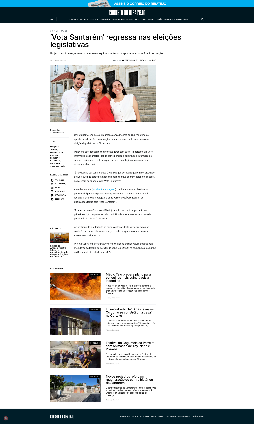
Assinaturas (184, 416)
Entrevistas (140, 19)
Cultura (84, 19)
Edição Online (198, 416)
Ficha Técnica (157, 416)
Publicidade (171, 416)
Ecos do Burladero (172, 19)
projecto (55, 158)
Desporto (94, 19)
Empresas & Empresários (122, 19)
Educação (105, 19)
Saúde (151, 19)
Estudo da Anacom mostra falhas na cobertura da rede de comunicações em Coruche (59, 251)
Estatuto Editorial (140, 416)
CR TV (185, 19)
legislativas (56, 152)
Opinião (159, 19)
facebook (97, 189)
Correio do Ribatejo (121, 12)
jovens (53, 150)
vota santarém (58, 166)
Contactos (125, 416)
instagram (110, 189)
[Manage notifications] (6, 418)
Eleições (54, 147)
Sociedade (73, 19)
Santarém (55, 161)
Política (54, 155)
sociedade (55, 163)
